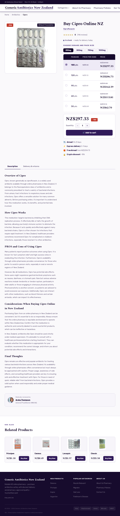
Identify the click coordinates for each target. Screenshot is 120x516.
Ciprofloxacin (69, 29)
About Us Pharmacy (81, 8)
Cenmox (38, 454)
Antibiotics (16, 15)
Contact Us (100, 492)
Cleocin (94, 454)
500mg (79, 50)
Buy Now (24, 458)
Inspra (52, 492)
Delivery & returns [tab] (31, 166)
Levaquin (66, 454)
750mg (90, 50)
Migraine (76, 488)
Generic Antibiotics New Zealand (25, 480)
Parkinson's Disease (80, 497)
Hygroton (54, 497)
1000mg (102, 50)
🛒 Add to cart (89, 133)
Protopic (53, 488)
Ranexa (53, 483)
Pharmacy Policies (102, 8)
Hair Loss (76, 492)
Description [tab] (13, 166)
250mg (68, 50)
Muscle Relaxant (79, 483)
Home (7, 15)
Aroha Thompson (23, 400)
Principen (10, 454)
